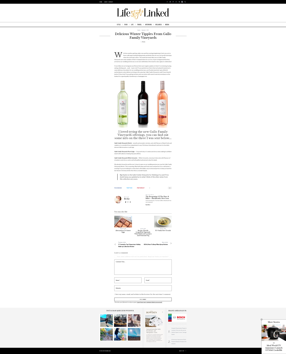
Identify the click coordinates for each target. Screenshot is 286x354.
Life (274, 343)
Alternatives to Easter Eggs (123, 231)
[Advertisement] (143, 47)
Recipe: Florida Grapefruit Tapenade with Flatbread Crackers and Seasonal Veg (143, 233)
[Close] (261, 319)
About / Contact (108, 2)
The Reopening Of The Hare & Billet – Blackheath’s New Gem (157, 197)
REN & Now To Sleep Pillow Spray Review (156, 243)
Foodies (138, 30)
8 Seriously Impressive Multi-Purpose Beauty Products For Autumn (178, 341)
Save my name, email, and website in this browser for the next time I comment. (143, 294)
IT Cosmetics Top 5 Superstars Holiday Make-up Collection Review (129, 244)
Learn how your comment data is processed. (149, 302)
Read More (148, 204)
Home (100, 2)
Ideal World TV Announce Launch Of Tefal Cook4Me (273, 347)
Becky (143, 41)
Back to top (181, 350)
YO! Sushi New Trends (163, 230)
